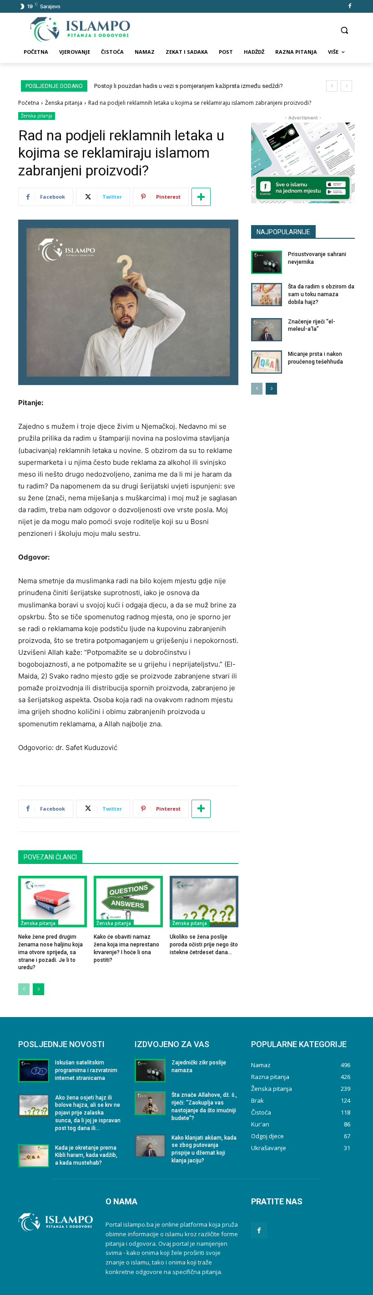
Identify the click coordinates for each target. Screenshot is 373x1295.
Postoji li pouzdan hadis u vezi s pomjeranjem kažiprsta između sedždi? (188, 85)
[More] (201, 197)
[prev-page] (24, 989)
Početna (28, 103)
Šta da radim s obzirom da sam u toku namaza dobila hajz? (321, 294)
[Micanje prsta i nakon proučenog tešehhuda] (266, 362)
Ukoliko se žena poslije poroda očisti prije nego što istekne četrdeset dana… (204, 945)
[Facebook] (349, 6)
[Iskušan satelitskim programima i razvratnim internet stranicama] (33, 1070)
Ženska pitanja (63, 103)
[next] (346, 86)
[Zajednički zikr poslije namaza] (150, 1070)
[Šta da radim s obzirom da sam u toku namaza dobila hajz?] (266, 294)
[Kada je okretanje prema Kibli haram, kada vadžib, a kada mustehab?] (33, 1155)
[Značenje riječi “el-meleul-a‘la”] (266, 329)
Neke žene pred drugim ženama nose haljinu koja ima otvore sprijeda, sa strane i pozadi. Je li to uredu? (50, 952)
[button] (344, 30)
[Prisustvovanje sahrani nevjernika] (266, 262)
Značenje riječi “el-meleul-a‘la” (311, 326)
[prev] (332, 86)
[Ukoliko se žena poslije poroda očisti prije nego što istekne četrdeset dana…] (204, 901)
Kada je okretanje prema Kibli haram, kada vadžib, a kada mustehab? (86, 1156)
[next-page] (38, 989)
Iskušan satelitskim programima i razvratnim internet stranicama (86, 1070)
